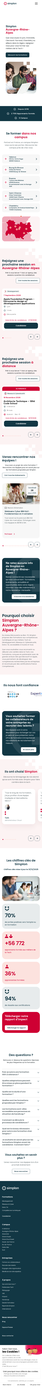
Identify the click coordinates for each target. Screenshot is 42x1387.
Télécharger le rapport (16, 1028)
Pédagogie (6, 1290)
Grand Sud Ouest (8, 1239)
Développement (7, 1201)
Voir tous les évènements (14, 475)
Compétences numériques (11, 1210)
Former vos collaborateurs (11, 1262)
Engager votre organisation (11, 1268)
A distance (6, 1229)
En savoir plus (28, 749)
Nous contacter (7, 1336)
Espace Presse (7, 1327)
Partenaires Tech (7, 1287)
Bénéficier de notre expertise (11, 1271)
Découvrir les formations (17, 55)
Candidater (21, 325)
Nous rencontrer (21, 1171)
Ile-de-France (7, 1245)
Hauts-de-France (8, 1242)
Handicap (5, 1300)
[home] (10, 3)
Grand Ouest (6, 1237)
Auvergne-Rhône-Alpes (10, 1231)
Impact (4, 1296)
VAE (3, 1293)
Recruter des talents (9, 1265)
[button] (36, 3)
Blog (3, 1321)
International (6, 1309)
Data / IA (5, 1207)
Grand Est (5, 1234)
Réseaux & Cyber (8, 1204)
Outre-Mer (5, 1247)
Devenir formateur (8, 1303)
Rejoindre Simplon (8, 1306)
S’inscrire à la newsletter (24, 596)
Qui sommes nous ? (9, 1284)
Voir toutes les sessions (28, 280)
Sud (3, 1250)
